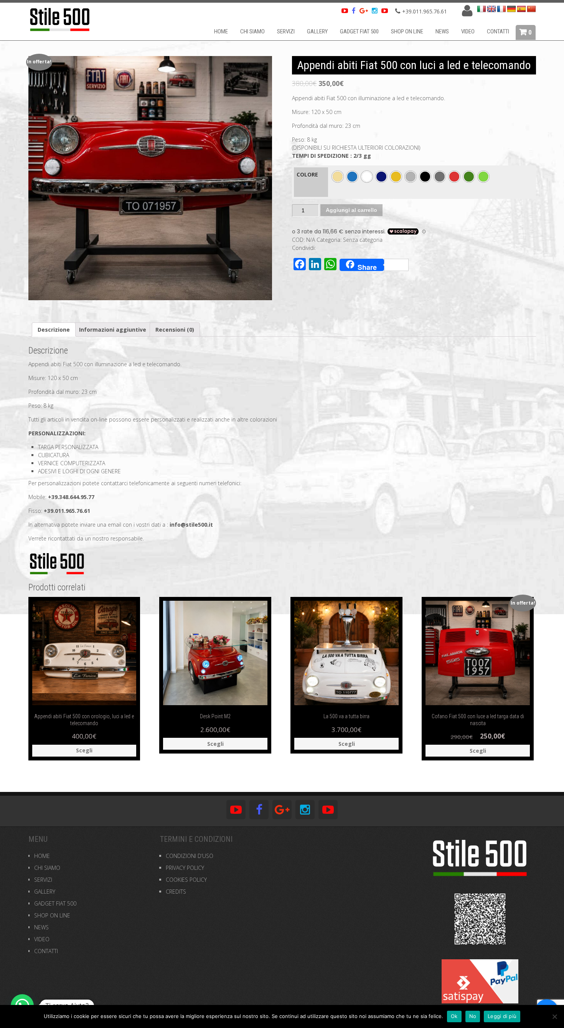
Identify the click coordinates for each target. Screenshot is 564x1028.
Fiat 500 (72, 364)
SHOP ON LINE (407, 31)
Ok (454, 1016)
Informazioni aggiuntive (112, 329)
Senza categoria (363, 239)
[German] (511, 9)
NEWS (442, 31)
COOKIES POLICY (186, 879)
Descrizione (54, 329)
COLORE (307, 174)
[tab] (54, 329)
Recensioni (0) (174, 329)
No (473, 1016)
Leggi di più (502, 1016)
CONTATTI (498, 31)
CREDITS (176, 891)
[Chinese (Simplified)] (531, 9)
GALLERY (317, 31)
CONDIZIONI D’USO (189, 855)
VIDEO (468, 31)
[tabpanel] (150, 178)
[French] (501, 9)
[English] (491, 9)
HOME (221, 31)
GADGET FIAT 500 (359, 31)
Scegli (84, 750)
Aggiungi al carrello (351, 210)
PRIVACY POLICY (185, 867)
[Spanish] (521, 9)
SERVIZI (286, 31)
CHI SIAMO (252, 31)
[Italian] (481, 9)
